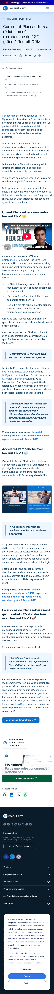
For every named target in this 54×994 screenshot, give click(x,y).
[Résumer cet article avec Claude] (25, 55)
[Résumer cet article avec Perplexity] (39, 55)
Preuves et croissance (13, 889)
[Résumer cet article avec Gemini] (30, 55)
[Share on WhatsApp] (25, 794)
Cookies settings (27, 969)
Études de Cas (26, 19)
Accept (27, 976)
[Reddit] (23, 824)
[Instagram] (19, 824)
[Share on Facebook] (4, 794)
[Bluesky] (30, 824)
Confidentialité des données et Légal (20, 896)
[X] (8, 824)
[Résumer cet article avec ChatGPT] (20, 55)
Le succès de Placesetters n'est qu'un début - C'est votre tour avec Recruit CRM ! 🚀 (23, 94)
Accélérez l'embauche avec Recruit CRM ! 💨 (22, 86)
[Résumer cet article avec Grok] (34, 55)
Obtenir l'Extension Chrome (20, 846)
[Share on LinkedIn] (11, 794)
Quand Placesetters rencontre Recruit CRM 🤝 (23, 78)
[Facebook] (4, 824)
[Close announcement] (51, 3)
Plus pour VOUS (10, 881)
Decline (27, 983)
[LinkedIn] (12, 824)
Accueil (6, 19)
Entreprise (8, 903)
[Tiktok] (26, 824)
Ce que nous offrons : (13, 874)
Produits (7, 867)
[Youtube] (15, 824)
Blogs (14, 19)
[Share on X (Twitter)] (18, 794)
